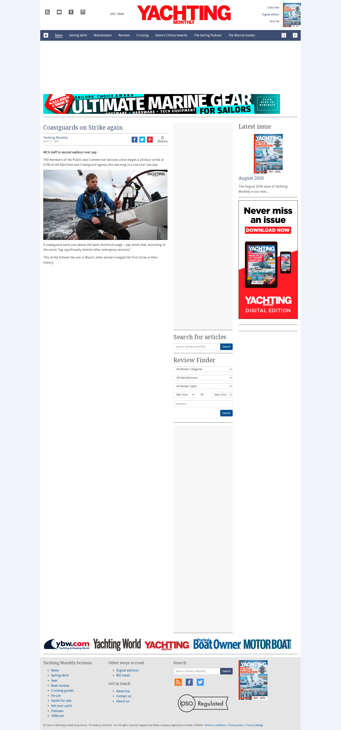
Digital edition (270, 14)
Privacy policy (235, 725)
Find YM (274, 21)
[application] (105, 205)
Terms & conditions (215, 725)
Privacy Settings (254, 725)
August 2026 (251, 178)
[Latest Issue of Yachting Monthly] (292, 15)
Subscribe (273, 7)
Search (226, 346)
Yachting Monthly (55, 138)
